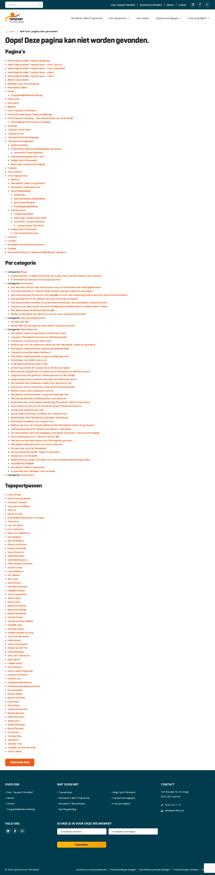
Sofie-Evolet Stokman (20, 563)
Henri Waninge (16, 651)
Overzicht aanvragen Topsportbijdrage (30, 114)
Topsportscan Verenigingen (23, 137)
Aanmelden (81, 844)
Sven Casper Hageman (20, 670)
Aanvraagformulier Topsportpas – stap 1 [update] (36, 68)
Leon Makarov (16, 571)
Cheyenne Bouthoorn (19, 682)
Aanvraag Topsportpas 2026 (30, 217)
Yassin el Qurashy (17, 709)
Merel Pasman (15, 728)
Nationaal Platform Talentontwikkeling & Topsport (37, 252)
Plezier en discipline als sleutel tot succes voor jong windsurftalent (48, 313)
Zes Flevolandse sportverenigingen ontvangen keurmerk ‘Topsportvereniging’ (55, 432)
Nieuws (170, 4)
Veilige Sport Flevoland (24, 160)
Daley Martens (16, 716)
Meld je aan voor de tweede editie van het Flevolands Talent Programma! (52, 425)
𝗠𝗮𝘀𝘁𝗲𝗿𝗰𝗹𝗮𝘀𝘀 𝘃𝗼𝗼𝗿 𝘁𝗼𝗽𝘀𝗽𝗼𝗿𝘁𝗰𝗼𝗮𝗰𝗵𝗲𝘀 (32, 390)
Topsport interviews (19, 129)
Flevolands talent (17, 87)
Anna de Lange (16, 628)
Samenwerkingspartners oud (27, 156)
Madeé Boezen (16, 713)
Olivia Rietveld (16, 555)
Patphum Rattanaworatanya (24, 686)
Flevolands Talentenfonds (25, 187)
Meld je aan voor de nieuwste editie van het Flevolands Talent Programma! (53, 344)
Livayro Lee (14, 678)
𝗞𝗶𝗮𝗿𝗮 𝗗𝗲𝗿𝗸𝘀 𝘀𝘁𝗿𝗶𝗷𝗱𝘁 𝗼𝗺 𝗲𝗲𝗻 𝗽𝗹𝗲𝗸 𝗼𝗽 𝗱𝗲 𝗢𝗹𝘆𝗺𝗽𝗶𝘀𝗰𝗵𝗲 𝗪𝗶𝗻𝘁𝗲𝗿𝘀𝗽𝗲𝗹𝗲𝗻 (50, 371)
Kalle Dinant (14, 640)
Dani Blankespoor (17, 559)
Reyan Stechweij (17, 609)
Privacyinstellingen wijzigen (123, 869)
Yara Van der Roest (18, 636)
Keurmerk (13, 102)
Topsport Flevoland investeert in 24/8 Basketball (38, 337)
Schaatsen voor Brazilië (24, 455)
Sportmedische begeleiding (29, 198)
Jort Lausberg (15, 529)
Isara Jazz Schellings (19, 506)
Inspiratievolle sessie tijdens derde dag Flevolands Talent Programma (50, 402)
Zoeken (12, 248)
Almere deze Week (18, 79)
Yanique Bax (14, 735)
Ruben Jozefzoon (17, 544)
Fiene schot (14, 601)
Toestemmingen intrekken (185, 869)
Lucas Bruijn (14, 494)
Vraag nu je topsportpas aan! (27, 409)
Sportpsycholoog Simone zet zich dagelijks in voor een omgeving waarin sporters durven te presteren (69, 294)
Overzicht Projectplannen (28, 152)
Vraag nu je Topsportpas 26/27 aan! (31, 340)
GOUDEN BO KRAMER (22, 463)
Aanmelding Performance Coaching (30, 121)
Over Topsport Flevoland (123, 4)
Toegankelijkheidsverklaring (27, 95)
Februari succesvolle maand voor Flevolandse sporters (42, 440)
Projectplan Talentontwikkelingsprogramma (36, 148)
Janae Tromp (15, 513)
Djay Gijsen (14, 659)
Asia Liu (12, 509)
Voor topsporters (117, 18)
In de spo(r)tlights (197, 18)
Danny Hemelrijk (17, 548)
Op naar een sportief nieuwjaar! (28, 448)
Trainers (12, 167)
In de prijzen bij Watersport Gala (29, 363)
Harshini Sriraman (18, 586)
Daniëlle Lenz (15, 624)
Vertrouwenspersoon (26, 233)
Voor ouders (142, 18)
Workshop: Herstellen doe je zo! (29, 360)
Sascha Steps (15, 617)
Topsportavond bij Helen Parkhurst (31, 352)
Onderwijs (19, 194)
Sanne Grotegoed (18, 644)
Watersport (27, 474)
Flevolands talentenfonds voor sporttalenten (36, 444)
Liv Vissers (13, 732)
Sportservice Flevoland (150, 4)
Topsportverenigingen (167, 18)
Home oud (13, 98)
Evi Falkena (14, 575)
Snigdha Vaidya (16, 590)
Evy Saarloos (15, 666)
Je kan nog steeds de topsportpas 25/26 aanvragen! (40, 367)
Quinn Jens (13, 720)
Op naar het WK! (20, 321)
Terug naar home (19, 762)
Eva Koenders (15, 690)
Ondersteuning (19, 144)
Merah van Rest (16, 697)
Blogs (24, 271)
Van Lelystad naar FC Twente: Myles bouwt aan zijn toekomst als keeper (52, 291)
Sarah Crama (15, 567)
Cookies (12, 240)
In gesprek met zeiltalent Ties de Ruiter (33, 471)
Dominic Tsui (15, 743)
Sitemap (12, 125)
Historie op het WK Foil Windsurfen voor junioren (38, 398)
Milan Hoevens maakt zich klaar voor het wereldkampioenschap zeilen (50, 459)
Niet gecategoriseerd (33, 317)
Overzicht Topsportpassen (29, 221)
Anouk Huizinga (16, 724)
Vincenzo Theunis (17, 502)
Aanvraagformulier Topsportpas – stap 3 (31, 75)
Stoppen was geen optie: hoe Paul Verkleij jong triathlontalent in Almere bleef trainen (59, 306)
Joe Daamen (14, 536)
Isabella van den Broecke (22, 747)
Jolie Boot (13, 739)
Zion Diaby (14, 705)
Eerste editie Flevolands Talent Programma (35, 451)
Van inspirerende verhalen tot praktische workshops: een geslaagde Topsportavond (59, 302)
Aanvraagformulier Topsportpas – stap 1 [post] (35, 64)
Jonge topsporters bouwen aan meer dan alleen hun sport (44, 379)
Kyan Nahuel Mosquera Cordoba (26, 517)
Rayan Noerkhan (17, 613)
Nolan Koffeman (17, 605)
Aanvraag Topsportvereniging (28, 164)
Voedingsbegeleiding (26, 206)
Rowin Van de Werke (19, 498)
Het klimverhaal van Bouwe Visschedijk (32, 310)
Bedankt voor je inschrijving (23, 83)
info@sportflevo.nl (174, 810)
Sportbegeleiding (21, 190)
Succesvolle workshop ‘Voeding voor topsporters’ (39, 413)
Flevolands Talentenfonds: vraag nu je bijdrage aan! (40, 356)
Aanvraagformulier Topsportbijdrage (29, 60)
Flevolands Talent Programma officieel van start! (38, 333)
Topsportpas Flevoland (30, 225)
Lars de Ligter (15, 525)
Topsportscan (16, 133)
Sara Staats (14, 582)
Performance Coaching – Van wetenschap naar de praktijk (40, 118)
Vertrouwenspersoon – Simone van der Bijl (35, 436)
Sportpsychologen (24, 202)
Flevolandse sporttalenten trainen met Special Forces (41, 382)
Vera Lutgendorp (17, 594)
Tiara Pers (13, 521)
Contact (182, 4)
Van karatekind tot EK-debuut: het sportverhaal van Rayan (44, 298)
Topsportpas (18, 210)
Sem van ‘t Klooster (19, 655)
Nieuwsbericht (29, 329)
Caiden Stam (15, 663)
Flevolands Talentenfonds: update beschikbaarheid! (40, 348)
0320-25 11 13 (173, 804)
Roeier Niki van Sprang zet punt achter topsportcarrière (43, 325)
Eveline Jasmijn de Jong (20, 632)
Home (11, 31)
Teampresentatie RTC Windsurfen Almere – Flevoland (41, 429)
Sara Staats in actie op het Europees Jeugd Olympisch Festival (46, 405)
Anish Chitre (14, 598)
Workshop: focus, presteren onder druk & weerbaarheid (43, 386)
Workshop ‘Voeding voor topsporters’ (32, 421)
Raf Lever (13, 578)
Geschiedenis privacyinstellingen (154, 869)
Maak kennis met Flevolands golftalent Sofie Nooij (39, 417)
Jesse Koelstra (16, 552)
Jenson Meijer (15, 693)
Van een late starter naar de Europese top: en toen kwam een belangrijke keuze (56, 287)
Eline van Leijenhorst (19, 532)
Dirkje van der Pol (17, 647)
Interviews (27, 283)
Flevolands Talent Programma (86, 18)
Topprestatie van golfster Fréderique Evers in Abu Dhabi (43, 375)
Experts (15, 179)
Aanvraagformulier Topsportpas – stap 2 (31, 72)
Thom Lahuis (15, 751)
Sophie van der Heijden (20, 621)
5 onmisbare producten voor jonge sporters (36, 279)
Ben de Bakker (16, 540)
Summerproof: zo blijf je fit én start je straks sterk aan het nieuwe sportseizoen (56, 275)
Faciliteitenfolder (23, 213)
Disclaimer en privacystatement (26, 244)
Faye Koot (13, 701)
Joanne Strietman (18, 674)
